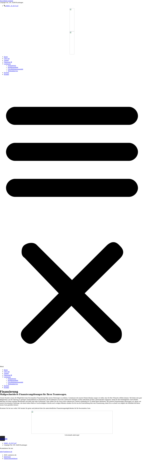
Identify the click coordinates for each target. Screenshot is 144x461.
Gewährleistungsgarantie (15, 69)
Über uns (7, 58)
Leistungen (7, 64)
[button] (72, 222)
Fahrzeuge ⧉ (8, 62)
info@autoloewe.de (6, 451)
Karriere (6, 72)
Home (6, 57)
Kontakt (6, 74)
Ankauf (6, 60)
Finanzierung (12, 65)
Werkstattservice (13, 71)
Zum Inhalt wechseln (6, 1)
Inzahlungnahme (13, 67)
